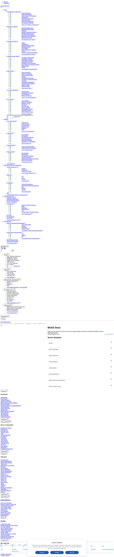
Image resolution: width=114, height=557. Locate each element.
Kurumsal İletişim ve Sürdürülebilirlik (11, 405)
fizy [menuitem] (22, 177)
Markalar (3, 467)
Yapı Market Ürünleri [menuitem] (27, 109)
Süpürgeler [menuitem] (25, 44)
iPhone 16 (3, 478)
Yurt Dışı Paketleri (5, 435)
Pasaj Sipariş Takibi (6, 508)
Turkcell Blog (4, 446)
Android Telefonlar (6, 472)
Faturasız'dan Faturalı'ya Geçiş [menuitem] (30, 158)
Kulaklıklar (3, 489)
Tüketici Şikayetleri (6, 531)
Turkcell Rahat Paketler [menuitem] (28, 146)
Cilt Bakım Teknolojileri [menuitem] (28, 57)
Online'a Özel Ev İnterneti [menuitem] (29, 205)
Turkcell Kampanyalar (7, 449)
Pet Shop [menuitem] (24, 105)
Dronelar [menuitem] (24, 81)
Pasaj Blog (4, 447)
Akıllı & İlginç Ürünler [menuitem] (27, 112)
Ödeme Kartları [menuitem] (26, 86)
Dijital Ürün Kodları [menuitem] (27, 74)
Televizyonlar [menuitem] (25, 91)
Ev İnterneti (4, 436)
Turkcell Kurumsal (6, 417)
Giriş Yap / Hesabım (6, 503)
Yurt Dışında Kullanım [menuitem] (28, 137)
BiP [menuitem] (23, 187)
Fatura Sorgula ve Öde (7, 505)
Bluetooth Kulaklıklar (6, 487)
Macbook (3, 485)
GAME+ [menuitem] (24, 179)
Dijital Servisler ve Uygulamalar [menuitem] (12, 165)
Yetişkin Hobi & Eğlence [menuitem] (28, 83)
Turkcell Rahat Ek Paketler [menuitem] (29, 148)
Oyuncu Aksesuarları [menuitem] (27, 75)
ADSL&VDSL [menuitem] (25, 209)
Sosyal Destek (5, 415)
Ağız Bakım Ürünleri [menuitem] (27, 62)
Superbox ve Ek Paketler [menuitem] (28, 141)
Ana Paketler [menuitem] (25, 134)
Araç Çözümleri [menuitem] (26, 107)
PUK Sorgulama (5, 514)
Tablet (2, 483)
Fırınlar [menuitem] (23, 51)
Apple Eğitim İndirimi (6, 462)
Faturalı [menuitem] (24, 226)
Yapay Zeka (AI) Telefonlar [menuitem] (29, 16)
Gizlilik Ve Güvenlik (6, 401)
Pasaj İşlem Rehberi (6, 529)
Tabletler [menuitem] (24, 30)
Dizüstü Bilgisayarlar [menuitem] (27, 28)
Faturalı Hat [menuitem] (25, 122)
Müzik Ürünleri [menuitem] (26, 85)
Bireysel (6, 2)
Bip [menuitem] (22, 236)
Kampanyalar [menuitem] (7, 221)
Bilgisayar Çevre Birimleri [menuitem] (29, 36)
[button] (60, 256)
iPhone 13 (3, 480)
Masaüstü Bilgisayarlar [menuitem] (28, 29)
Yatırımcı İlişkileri (5, 400)
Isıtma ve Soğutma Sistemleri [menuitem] (30, 52)
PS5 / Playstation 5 (6, 490)
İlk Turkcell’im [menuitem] (25, 125)
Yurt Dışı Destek (5, 535)
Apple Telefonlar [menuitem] (26, 13)
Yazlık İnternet (4, 442)
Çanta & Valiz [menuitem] (25, 106)
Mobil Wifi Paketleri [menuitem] (27, 140)
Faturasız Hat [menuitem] (25, 126)
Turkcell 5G (4, 439)
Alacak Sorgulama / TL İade (8, 533)
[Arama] (2, 248)
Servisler (16, 323)
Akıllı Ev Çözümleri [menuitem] (27, 102)
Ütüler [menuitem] (23, 43)
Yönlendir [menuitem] (24, 170)
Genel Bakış (4, 398)
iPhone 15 (3, 479)
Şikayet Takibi (4, 532)
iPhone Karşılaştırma (6, 471)
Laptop (2, 486)
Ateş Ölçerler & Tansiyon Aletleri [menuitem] (30, 64)
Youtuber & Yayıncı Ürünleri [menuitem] (29, 79)
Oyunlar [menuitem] (24, 76)
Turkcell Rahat (5, 432)
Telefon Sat (4, 464)
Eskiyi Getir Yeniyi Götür (7, 465)
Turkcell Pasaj (4, 460)
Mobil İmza (36, 323)
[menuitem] (14, 11)
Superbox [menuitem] (24, 208)
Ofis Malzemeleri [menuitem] (26, 110)
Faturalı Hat (4, 429)
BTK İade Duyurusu (6, 538)
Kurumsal (6, 3)
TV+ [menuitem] (23, 176)
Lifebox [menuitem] (24, 188)
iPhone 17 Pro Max (6, 476)
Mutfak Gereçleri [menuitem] (26, 47)
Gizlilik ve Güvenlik (6, 554)
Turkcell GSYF (5, 412)
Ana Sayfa (3, 323)
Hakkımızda (4, 397)
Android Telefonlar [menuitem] (27, 14)
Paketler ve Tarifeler (6, 428)
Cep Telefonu (4, 468)
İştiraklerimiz (4, 410)
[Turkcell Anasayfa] (5, 7)
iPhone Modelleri (5, 469)
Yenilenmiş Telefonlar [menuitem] (27, 21)
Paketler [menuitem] (6, 119)
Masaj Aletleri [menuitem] (25, 66)
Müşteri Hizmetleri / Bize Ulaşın (9, 525)
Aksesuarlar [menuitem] (25, 17)
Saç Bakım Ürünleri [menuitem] (27, 59)
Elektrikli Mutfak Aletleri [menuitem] (28, 45)
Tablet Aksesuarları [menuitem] (27, 37)
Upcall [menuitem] (23, 168)
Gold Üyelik (4, 510)
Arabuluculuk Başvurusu (7, 536)
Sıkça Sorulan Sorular (7, 528)
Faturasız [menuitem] (24, 227)
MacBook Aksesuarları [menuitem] (28, 33)
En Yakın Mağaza (5, 526)
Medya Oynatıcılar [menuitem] (26, 95)
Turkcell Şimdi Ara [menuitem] (27, 171)
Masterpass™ (4, 515)
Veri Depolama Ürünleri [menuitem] (28, 35)
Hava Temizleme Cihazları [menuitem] (29, 49)
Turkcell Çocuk (5, 443)
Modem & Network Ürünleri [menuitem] (29, 32)
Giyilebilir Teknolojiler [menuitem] (27, 18)
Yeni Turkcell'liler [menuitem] (26, 224)
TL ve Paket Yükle (6, 507)
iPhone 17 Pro (5, 475)
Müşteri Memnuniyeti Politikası (9, 403)
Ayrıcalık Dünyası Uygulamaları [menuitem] (30, 185)
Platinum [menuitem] (24, 128)
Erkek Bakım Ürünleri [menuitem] (27, 60)
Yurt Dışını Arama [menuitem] (26, 138)
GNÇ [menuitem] (23, 129)
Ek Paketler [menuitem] (25, 136)
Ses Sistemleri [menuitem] (26, 94)
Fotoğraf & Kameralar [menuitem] (27, 78)
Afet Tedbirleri (4, 414)
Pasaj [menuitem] (5, 10)
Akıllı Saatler (4, 482)
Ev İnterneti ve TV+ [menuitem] (9, 196)
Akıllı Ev (3, 492)
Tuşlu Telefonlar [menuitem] (26, 20)
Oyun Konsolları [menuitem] (26, 72)
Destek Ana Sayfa (5, 524)
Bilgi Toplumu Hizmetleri (7, 411)
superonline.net (5, 6)
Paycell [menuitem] (24, 189)
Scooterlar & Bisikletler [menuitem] (28, 82)
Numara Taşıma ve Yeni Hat (8, 504)
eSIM (2, 433)
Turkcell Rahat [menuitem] (26, 124)
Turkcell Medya (5, 407)
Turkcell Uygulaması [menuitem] (27, 184)
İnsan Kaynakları (5, 404)
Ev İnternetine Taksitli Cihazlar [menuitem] (30, 212)
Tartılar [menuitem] (23, 67)
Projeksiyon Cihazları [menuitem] (27, 93)
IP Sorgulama (4, 511)
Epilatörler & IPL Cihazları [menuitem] (29, 63)
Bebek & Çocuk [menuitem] (26, 103)
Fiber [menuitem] (23, 206)
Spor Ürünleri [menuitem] (25, 100)
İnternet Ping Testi (5, 512)
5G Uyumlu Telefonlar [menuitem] (28, 23)
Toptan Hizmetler (5, 408)
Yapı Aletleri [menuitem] (25, 48)
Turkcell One (4, 440)
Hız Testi (3, 444)
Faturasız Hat (4, 430)
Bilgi (27, 323)
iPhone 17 (3, 473)
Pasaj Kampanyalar (6, 461)
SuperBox (3, 437)
